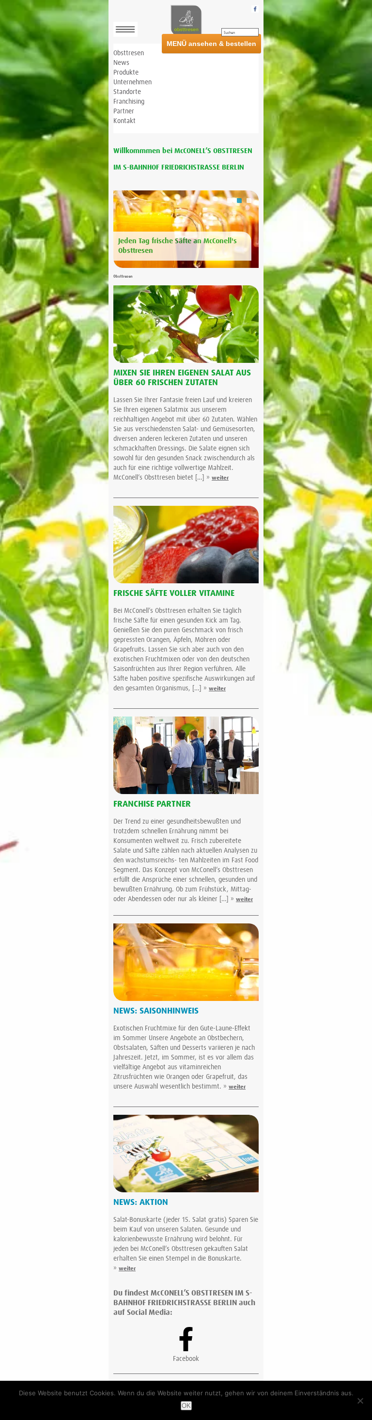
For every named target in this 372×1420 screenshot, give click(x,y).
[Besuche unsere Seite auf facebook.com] (255, 9)
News (121, 63)
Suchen (229, 33)
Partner (123, 111)
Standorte (127, 92)
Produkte (126, 72)
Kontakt (124, 121)
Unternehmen (132, 82)
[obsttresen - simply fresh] (186, 20)
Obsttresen (128, 53)
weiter (220, 478)
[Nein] (360, 1400)
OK (186, 1405)
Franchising (128, 101)
